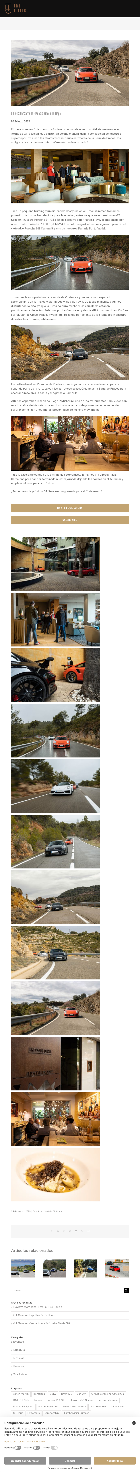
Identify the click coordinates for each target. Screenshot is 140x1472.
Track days (20, 1374)
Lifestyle (47, 1211)
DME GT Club (21, 1400)
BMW (53, 1394)
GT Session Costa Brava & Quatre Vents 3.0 (41, 1323)
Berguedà (39, 1394)
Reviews (18, 1366)
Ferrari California (108, 1400)
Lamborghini (51, 1413)
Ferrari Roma (98, 1407)
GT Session (117, 1407)
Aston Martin (20, 1394)
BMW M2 (66, 1394)
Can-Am (82, 1394)
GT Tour (18, 1413)
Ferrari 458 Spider (82, 1400)
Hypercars (34, 1413)
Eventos (37, 1211)
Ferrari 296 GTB (56, 1400)
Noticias (57, 1211)
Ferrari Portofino (48, 1407)
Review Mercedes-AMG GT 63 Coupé (37, 1307)
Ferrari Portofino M (74, 1407)
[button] (14, 1268)
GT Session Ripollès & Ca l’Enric (34, 1315)
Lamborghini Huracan (76, 1413)
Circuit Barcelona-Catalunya (107, 1394)
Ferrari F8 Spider (23, 1407)
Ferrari (38, 1400)
